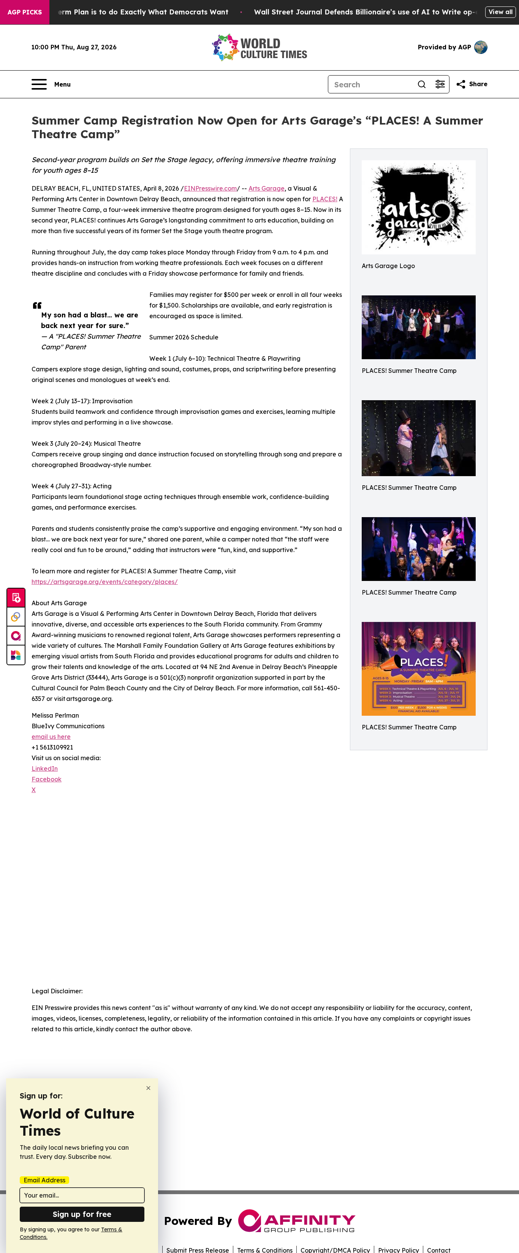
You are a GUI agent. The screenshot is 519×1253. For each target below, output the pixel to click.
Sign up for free (82, 1214)
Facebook (47, 779)
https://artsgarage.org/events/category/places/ (105, 581)
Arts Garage (266, 188)
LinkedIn (45, 768)
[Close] (148, 1088)
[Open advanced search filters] (440, 84)
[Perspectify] (16, 617)
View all (501, 12)
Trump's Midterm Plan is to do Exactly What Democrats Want (120, 12)
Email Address (44, 1180)
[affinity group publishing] (16, 635)
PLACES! (324, 199)
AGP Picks (25, 12)
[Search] (422, 84)
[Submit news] (16, 598)
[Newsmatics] (16, 654)
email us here (51, 736)
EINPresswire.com (210, 188)
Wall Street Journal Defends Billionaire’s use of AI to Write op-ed (369, 12)
